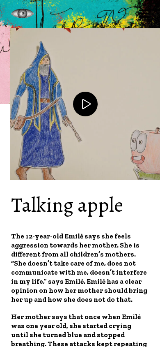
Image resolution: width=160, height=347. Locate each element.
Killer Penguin (22, 13)
